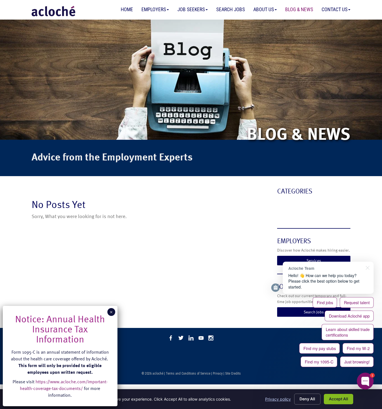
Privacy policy (278, 399)
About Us (263, 9)
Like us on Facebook (170, 338)
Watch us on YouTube (201, 338)
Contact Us (335, 9)
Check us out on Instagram (211, 338)
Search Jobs (230, 9)
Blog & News (299, 9)
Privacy (218, 373)
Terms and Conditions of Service (188, 373)
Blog (282, 203)
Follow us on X (180, 338)
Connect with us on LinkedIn (191, 338)
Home (127, 9)
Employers (154, 9)
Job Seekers (191, 9)
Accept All (338, 398)
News (283, 214)
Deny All (307, 398)
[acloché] (53, 11)
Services (313, 260)
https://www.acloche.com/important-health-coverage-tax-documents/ (64, 385)
